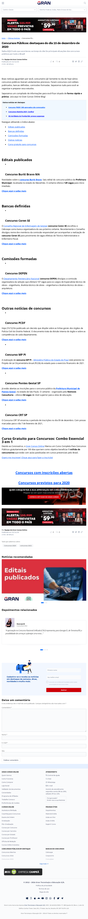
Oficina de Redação (9, 841)
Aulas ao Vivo (50, 817)
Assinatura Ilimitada (9, 810)
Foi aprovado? (56, 799)
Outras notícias (15, 140)
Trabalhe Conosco (8, 799)
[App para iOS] (35, 898)
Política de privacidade (44, 885)
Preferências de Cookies (10, 803)
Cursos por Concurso (9, 828)
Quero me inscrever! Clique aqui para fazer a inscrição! (27, 457)
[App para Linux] (31, 898)
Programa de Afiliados (10, 796)
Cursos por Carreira (9, 831)
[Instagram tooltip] (46, 898)
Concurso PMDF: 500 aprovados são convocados (26, 107)
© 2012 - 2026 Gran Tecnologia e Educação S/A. (44, 882)
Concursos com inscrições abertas (44, 472)
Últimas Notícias (14, 38)
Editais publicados (16, 126)
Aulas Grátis (50, 821)
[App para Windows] (27, 898)
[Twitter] (58, 898)
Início (4, 38)
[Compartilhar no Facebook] (73, 61)
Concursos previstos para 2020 (44, 482)
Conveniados (6, 793)
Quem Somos (7, 775)
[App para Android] (39, 898)
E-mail (5, 743)
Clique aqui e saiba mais (14, 191)
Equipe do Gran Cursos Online (16, 59)
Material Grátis (51, 814)
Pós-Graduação (7, 824)
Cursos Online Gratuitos (10, 845)
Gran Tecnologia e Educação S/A (34, 905)
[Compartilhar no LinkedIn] (78, 61)
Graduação (6, 821)
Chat (49, 779)
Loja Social (5, 786)
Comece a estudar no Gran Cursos (44, 497)
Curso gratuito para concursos (22, 144)
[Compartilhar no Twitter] (75, 61)
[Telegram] (62, 898)
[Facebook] (54, 898)
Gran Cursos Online (35, 446)
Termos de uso (44, 889)
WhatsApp (51, 782)
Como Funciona (7, 779)
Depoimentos (51, 810)
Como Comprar (7, 782)
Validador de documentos (11, 789)
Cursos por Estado (8, 834)
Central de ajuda (53, 775)
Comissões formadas (18, 135)
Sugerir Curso (51, 824)
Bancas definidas (16, 131)
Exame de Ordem (8, 817)
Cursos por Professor (9, 838)
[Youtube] (42, 898)
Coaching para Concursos (11, 814)
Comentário (7, 707)
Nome (4, 734)
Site (3, 751)
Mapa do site (44, 892)
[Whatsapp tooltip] (50, 898)
